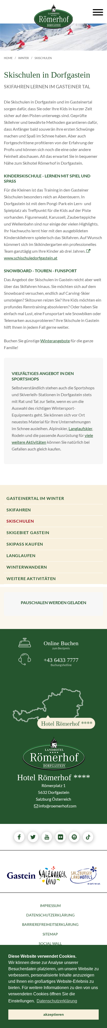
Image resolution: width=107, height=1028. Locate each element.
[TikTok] (88, 837)
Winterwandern (26, 566)
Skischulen (20, 520)
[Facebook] (19, 837)
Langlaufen (21, 555)
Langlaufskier (80, 428)
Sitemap (50, 934)
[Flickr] (60, 837)
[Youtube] (47, 837)
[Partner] (21, 874)
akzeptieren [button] (53, 1014)
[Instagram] (74, 837)
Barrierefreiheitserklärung (50, 924)
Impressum (50, 905)
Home (8, 58)
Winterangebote (55, 340)
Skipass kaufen (24, 543)
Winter (23, 58)
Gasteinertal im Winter (35, 498)
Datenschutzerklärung (50, 915)
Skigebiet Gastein (27, 532)
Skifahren (18, 509)
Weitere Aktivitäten (31, 578)
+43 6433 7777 (61, 661)
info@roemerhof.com (57, 805)
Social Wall (50, 943)
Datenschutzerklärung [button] (57, 1001)
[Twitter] (33, 837)
